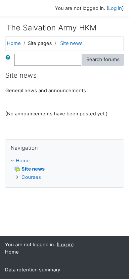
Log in (115, 8)
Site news (71, 43)
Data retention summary (32, 270)
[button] (9, 60)
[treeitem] (64, 161)
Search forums (103, 59)
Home (14, 43)
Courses (31, 177)
